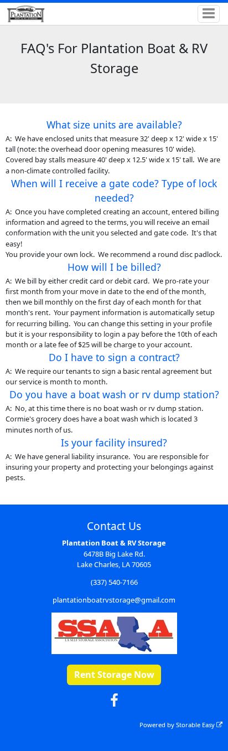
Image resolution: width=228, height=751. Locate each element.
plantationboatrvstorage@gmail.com (114, 600)
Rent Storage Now (114, 674)
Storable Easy (196, 725)
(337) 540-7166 (114, 582)
